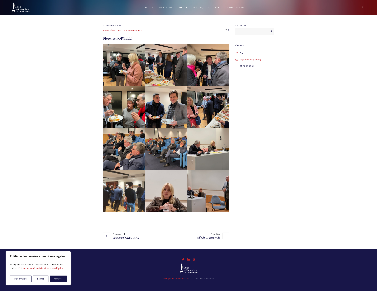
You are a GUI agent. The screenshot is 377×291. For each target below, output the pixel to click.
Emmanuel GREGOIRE (126, 237)
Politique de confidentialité (175, 278)
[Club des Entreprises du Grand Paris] (189, 268)
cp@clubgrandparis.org (250, 59)
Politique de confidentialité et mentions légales (40, 268)
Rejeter (40, 278)
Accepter (58, 278)
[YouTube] (194, 259)
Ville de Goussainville (208, 237)
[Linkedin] (188, 259)
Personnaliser (20, 278)
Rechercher (240, 25)
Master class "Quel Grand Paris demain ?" (123, 30)
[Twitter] (183, 259)
